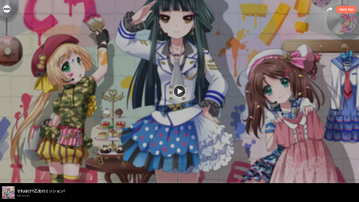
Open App (346, 9)
